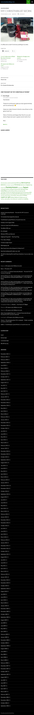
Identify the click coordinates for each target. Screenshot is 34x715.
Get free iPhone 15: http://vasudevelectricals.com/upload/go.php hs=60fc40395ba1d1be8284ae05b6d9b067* (16, 288)
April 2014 (3, 474)
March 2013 (4, 511)
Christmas (17, 185)
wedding (26, 199)
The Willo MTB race (6, 228)
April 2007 (3, 688)
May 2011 (3, 565)
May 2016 (3, 408)
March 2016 (4, 414)
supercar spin (6, 197)
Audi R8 (12, 182)
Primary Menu (32, 2)
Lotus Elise (4, 191)
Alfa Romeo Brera (4, 182)
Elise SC (24, 184)
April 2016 (3, 411)
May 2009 (3, 628)
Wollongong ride (5, 245)
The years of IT (8, 268)
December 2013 (5, 485)
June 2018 (3, 365)
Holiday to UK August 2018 (7, 222)
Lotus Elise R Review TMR (12, 190)
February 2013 (4, 514)
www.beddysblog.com (8, 2)
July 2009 (3, 623)
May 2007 (3, 685)
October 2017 (4, 376)
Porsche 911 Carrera (9, 193)
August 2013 (4, 497)
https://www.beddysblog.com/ (8, 313)
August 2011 (4, 557)
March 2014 (4, 477)
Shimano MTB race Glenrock (8, 234)
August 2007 (4, 677)
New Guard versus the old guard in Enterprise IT (12, 248)
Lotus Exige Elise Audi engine (14, 192)
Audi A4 (9, 182)
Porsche (3, 193)
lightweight (23, 189)
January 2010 (4, 605)
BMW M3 (3, 185)
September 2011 (5, 554)
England (28, 185)
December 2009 (5, 608)
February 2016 (4, 417)
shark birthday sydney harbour (16, 195)
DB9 (21, 184)
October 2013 (4, 491)
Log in (2, 335)
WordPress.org (4, 343)
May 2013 (3, 505)
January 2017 (4, 396)
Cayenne (12, 184)
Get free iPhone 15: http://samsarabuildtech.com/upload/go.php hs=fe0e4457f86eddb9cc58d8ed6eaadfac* (16, 293)
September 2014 (5, 459)
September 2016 (5, 405)
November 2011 (5, 548)
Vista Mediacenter (14, 198)
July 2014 (3, 465)
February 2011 (4, 574)
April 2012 (3, 534)
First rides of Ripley (5, 239)
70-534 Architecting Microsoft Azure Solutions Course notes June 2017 (16, 289)
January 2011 (4, 577)
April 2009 (3, 631)
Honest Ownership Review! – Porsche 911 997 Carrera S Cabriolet (16, 313)
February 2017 (4, 394)
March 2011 (4, 571)
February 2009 (4, 634)
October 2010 (4, 585)
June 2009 (3, 625)
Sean (2, 268)
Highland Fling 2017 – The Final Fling (10, 236)
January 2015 (4, 448)
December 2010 (5, 580)
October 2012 (4, 525)
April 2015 (3, 439)
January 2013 (4, 517)
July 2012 (3, 528)
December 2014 (5, 451)
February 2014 (4, 479)
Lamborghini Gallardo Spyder (14, 189)
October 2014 (4, 457)
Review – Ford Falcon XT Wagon (20, 304)
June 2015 (3, 434)
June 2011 (3, 562)
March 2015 (4, 442)
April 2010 (3, 600)
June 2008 (3, 651)
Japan (25, 187)
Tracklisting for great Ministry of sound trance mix (13, 219)
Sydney (12, 197)
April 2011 (3, 568)
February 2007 (4, 694)
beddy (15, 14)
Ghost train (4, 78)
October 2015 (4, 428)
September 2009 (5, 617)
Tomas (2, 320)
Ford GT (2, 187)
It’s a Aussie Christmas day (7, 84)
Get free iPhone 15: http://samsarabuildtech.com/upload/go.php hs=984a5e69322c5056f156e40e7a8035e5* (16, 299)
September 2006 (5, 705)
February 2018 (4, 371)
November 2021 (5, 354)
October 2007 (4, 671)
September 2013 (5, 494)
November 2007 (5, 668)
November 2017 (5, 374)
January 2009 (4, 637)
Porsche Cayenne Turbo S (5, 195)
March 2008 (4, 660)
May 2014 (3, 471)
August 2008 (4, 648)
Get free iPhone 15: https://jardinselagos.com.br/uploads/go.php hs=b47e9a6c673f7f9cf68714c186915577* (16, 282)
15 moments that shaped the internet (10, 216)
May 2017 (3, 388)
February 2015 (4, 445)
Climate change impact (6, 242)
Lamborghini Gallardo (5, 189)
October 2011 (4, 551)
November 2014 (5, 454)
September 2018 (5, 362)
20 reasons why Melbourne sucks (14, 265)
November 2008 (5, 640)
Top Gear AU (24, 197)
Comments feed (5, 340)
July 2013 (3, 499)
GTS (5, 187)
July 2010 (3, 594)
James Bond (20, 187)
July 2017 (3, 385)
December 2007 (5, 665)
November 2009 (5, 611)
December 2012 (5, 520)
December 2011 (5, 545)
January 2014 (4, 482)
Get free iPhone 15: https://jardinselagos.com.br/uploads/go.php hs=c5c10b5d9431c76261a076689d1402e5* (16, 276)
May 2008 (3, 654)
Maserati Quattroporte (24, 192)
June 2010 (3, 597)
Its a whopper (4, 231)
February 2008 (4, 663)
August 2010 (4, 591)
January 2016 (4, 419)
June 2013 (3, 502)
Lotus (26, 189)
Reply (6, 124)
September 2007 (5, 674)
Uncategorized (5, 8)
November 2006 (5, 700)
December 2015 (5, 422)
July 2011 (3, 560)
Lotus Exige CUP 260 (5, 192)
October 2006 (4, 703)
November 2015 (5, 425)
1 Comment (22, 14)
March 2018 (4, 368)
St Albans (25, 195)
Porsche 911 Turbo (17, 193)
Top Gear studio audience (5, 198)
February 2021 (4, 356)
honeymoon (12, 187)
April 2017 (3, 391)
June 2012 (3, 531)
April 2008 (3, 657)
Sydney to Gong (18, 197)
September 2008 (5, 645)
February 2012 (4, 540)
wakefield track (21, 198)
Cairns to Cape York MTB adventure (9, 225)
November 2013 (5, 488)
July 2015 (3, 431)
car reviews (8, 184)
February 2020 (4, 359)
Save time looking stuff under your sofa (10, 251)
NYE (30, 192)
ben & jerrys (25, 183)
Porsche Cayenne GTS (27, 193)
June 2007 (3, 683)
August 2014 (4, 462)
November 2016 (5, 402)
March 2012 (4, 537)
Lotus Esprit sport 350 (21, 190)
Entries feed (4, 337)
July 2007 (3, 680)
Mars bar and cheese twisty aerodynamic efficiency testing (16, 300)
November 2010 (5, 582)
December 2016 (5, 399)
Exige (31, 184)
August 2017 (4, 382)
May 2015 (3, 437)
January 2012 (4, 542)
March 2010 (4, 602)
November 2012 (5, 522)
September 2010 (5, 588)
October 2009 (4, 614)
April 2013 (3, 508)
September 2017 (5, 379)
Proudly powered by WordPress (7, 713)
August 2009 (4, 620)
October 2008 (4, 643)
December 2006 (5, 697)
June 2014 (3, 468)
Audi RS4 (16, 183)
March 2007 (4, 691)
